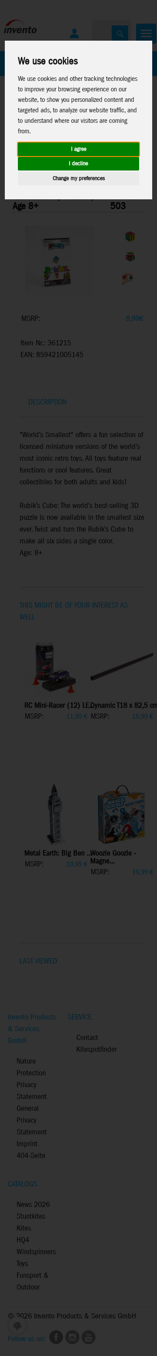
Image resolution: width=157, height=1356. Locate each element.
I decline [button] (78, 164)
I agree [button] (78, 149)
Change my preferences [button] (79, 178)
